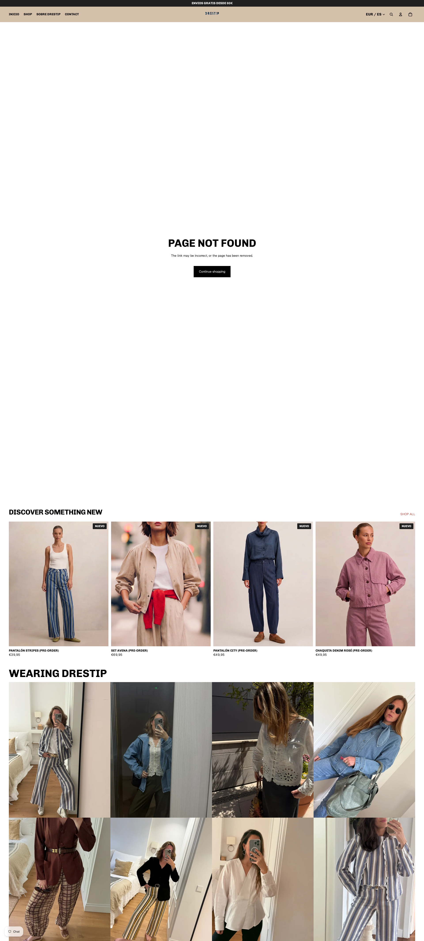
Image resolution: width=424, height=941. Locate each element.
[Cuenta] (400, 14)
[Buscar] (391, 14)
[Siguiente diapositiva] (101, 584)
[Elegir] (102, 639)
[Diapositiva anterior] (15, 584)
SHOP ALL (407, 514)
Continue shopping (212, 272)
